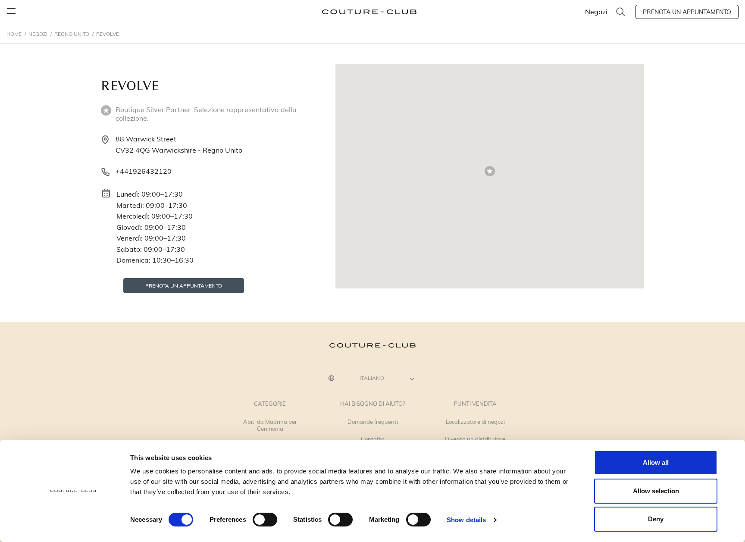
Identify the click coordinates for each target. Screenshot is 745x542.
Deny (656, 519)
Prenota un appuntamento (687, 12)
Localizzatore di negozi (475, 422)
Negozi (596, 11)
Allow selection (656, 491)
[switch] (265, 519)
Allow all (656, 462)
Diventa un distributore (475, 439)
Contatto (372, 439)
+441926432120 (144, 170)
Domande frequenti (372, 422)
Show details (466, 519)
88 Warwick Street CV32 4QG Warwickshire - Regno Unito (179, 144)
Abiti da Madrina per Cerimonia (270, 425)
